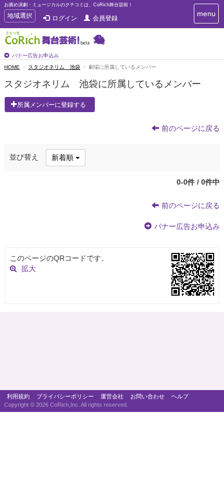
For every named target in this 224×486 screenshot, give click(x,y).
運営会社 (112, 396)
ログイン (64, 18)
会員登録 (105, 18)
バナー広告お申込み (35, 55)
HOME (12, 67)
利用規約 (18, 396)
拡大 (28, 268)
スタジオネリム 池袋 (54, 67)
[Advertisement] (112, 353)
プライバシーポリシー (65, 396)
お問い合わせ (147, 396)
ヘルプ (180, 396)
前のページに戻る (190, 128)
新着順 (64, 157)
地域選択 (19, 16)
